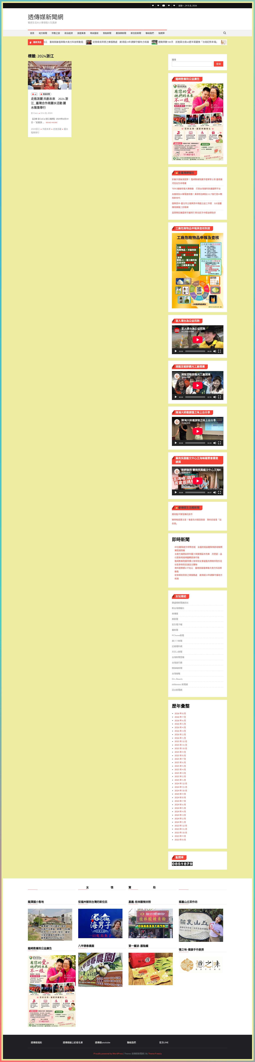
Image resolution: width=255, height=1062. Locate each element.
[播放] (175, 351)
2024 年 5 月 (180, 808)
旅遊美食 (81, 33)
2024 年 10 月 (181, 790)
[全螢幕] (219, 351)
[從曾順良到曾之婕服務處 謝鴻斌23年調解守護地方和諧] (49, 42)
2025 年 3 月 (180, 773)
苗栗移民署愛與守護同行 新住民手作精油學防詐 (194, 212)
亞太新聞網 (177, 690)
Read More (52, 122)
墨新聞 (175, 619)
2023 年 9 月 (180, 836)
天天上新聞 (177, 651)
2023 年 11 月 (181, 829)
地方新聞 (43, 33)
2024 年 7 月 (180, 801)
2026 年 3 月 (180, 731)
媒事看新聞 (177, 668)
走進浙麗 (57, 129)
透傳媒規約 (36, 1042)
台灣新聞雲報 (178, 657)
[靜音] (214, 351)
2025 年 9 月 (180, 752)
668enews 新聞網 (180, 684)
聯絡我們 (150, 33)
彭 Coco (34, 113)
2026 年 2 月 (180, 734)
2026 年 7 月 (180, 717)
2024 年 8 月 (180, 797)
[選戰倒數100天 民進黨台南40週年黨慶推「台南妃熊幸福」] (115, 42)
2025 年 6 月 (180, 762)
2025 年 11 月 (181, 745)
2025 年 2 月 (180, 776)
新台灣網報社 (178, 608)
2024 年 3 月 (180, 815)
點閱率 (161, 33)
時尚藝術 (94, 33)
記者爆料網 (177, 646)
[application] (197, 339)
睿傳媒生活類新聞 (189, 507)
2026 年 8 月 (180, 713)
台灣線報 (176, 673)
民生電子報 (177, 624)
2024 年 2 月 (180, 818)
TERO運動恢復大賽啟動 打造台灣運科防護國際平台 (196, 188)
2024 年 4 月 (180, 811)
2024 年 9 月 (180, 794)
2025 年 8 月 (180, 755)
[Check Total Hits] (182, 863)
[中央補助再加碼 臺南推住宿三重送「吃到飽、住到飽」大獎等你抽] (184, 42)
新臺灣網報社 (186, 172)
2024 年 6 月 (180, 804)
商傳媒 (175, 613)
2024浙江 (35, 129)
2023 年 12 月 (181, 825)
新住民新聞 (136, 33)
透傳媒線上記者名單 (73, 1042)
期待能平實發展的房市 (182, 514)
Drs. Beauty (177, 679)
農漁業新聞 (121, 33)
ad (35, 94)
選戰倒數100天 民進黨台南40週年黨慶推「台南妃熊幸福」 (149, 42)
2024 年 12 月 (181, 783)
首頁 (32, 33)
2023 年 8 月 (180, 839)
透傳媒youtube (102, 1042)
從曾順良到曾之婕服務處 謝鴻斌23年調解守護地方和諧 (81, 42)
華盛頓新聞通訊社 (180, 602)
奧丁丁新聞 (177, 641)
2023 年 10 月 (181, 832)
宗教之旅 (56, 33)
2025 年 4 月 (180, 769)
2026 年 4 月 (180, 727)
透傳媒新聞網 (45, 17)
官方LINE (164, 1042)
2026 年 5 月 (180, 724)
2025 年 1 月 (180, 780)
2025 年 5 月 (180, 766)
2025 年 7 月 (180, 759)
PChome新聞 (178, 635)
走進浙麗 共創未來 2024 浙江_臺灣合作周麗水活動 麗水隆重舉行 (49, 103)
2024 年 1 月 (180, 822)
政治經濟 (68, 33)
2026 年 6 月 (180, 720)
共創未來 (46, 129)
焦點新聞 (107, 33)
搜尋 (174, 59)
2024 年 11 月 (181, 787)
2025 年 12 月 (181, 741)
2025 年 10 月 (181, 748)
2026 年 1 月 (180, 738)
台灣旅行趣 (177, 662)
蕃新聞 (175, 630)
